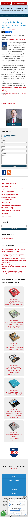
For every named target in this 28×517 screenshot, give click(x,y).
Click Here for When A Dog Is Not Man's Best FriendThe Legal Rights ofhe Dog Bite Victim (14, 436)
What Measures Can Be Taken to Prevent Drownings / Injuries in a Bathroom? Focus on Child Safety (13, 260)
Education (5, 202)
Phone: (3, 149)
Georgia (4, 213)
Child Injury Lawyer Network (17, 39)
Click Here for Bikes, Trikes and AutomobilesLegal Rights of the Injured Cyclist (14, 392)
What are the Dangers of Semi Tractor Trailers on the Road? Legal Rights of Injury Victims (13, 266)
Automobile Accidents (9, 197)
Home (10, 103)
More (23, 15)
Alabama (6, 93)
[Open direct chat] (24, 497)
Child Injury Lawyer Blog (14, 9)
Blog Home (4, 15)
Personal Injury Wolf (7, 238)
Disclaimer (14, 485)
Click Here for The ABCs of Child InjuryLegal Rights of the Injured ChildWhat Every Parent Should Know (14, 302)
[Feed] (8, 172)
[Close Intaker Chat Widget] (26, 497)
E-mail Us (14, 468)
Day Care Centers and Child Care (12, 189)
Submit (14, 166)
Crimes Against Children (13, 93)
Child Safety (6, 186)
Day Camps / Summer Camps (11, 205)
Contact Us (14, 15)
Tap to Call (6, 3)
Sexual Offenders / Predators (10, 210)
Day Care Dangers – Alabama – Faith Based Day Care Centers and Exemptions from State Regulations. (13, 89)
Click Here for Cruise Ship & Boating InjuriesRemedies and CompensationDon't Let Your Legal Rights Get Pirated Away (14, 413)
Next (14, 103)
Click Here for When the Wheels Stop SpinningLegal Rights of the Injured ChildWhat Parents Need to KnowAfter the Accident (14, 324)
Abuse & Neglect (7, 191)
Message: (4, 153)
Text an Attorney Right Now (19, 3)
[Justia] (3, 172)
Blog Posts (14, 493)
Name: (3, 140)
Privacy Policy (14, 480)
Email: (3, 145)
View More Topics (6, 216)
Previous (4, 103)
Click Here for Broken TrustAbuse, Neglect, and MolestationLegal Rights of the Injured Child (14, 346)
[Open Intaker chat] (10, 516)
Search (14, 228)
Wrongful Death (7, 208)
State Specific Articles (9, 183)
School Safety (6, 199)
